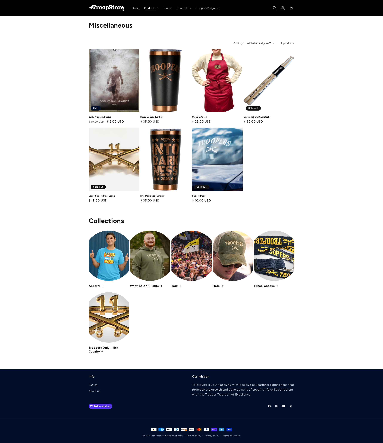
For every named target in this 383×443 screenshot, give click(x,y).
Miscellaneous (264, 286)
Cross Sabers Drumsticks (257, 117)
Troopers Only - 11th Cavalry (103, 349)
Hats (216, 286)
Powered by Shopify (172, 435)
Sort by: (238, 43)
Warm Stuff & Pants (144, 286)
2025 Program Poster (100, 117)
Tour (174, 286)
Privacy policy (212, 435)
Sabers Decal (199, 195)
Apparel (94, 286)
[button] (151, 8)
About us (94, 391)
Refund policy (194, 435)
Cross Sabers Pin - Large (102, 195)
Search (93, 384)
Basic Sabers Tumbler (151, 117)
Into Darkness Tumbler (152, 195)
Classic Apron (199, 117)
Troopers (156, 435)
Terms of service (231, 435)
